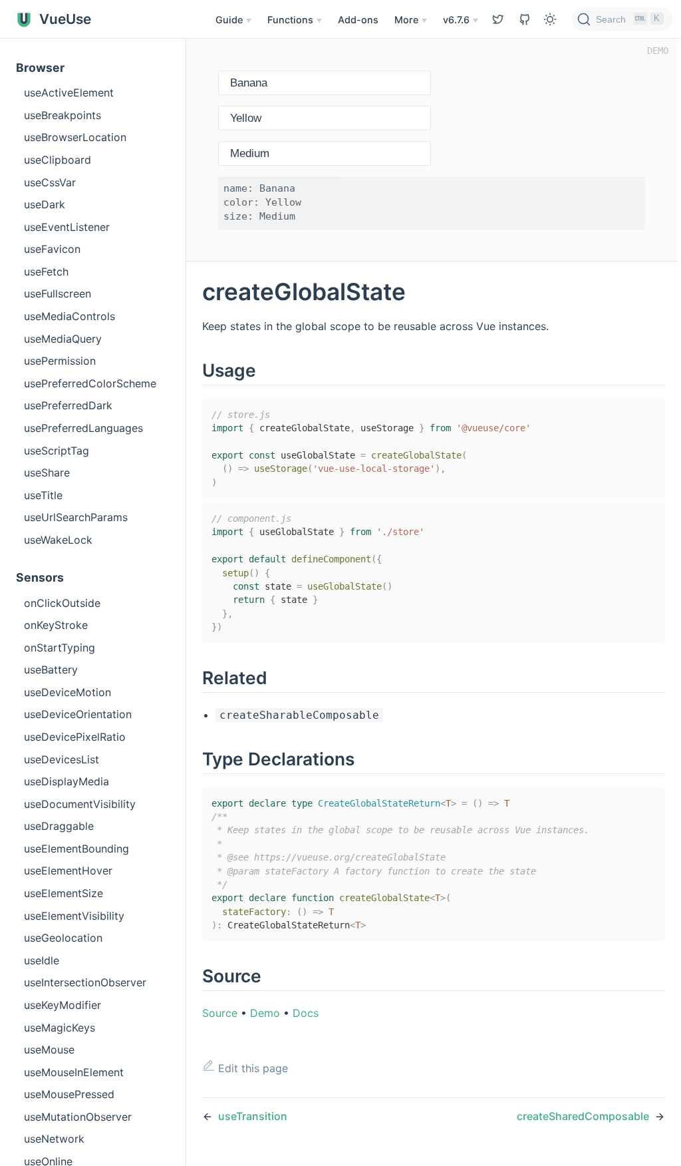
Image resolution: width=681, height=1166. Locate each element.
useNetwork (54, 1138)
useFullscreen (57, 293)
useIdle (41, 960)
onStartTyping (59, 647)
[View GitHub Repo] (498, 19)
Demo (265, 1013)
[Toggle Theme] (550, 19)
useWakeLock (58, 539)
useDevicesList (61, 759)
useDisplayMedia (66, 781)
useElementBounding (76, 848)
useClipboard (57, 159)
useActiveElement (69, 92)
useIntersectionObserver (85, 982)
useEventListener (67, 227)
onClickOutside (62, 603)
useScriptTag (56, 450)
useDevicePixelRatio (75, 736)
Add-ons (358, 19)
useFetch (46, 271)
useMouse (49, 1049)
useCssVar (50, 182)
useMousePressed (69, 1094)
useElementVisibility (74, 915)
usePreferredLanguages (83, 428)
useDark (44, 204)
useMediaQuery (63, 338)
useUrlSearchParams (76, 517)
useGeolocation (63, 937)
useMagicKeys (59, 1027)
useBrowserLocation (75, 137)
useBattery (51, 669)
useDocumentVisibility (80, 804)
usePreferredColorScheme (90, 383)
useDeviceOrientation (78, 714)
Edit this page (251, 1068)
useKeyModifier (62, 1005)
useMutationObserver (78, 1116)
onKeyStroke (56, 625)
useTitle (43, 495)
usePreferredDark (68, 405)
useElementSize (63, 893)
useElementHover (68, 870)
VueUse (63, 19)
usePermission (60, 360)
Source (219, 1013)
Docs (306, 1013)
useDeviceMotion (67, 692)
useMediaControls (69, 316)
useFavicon (52, 249)
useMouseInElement (74, 1072)
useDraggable (59, 826)
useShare (47, 472)
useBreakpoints (62, 115)
